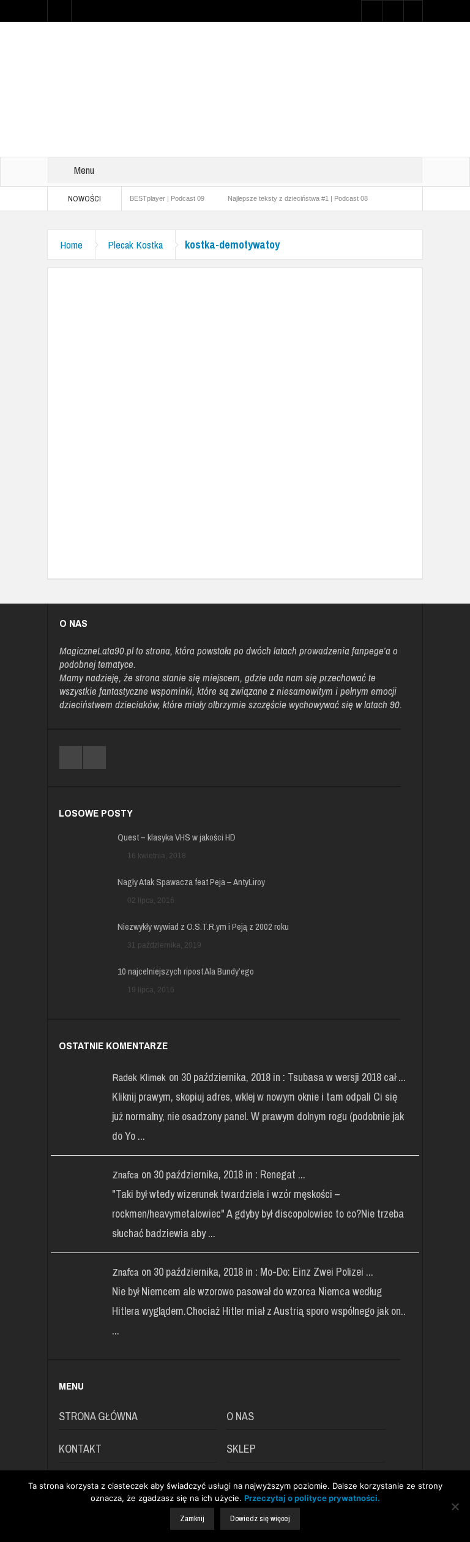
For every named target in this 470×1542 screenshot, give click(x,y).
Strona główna (98, 1416)
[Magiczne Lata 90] (235, 88)
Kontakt (80, 1448)
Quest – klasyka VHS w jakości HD (177, 837)
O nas (240, 1416)
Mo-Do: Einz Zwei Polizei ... (316, 1271)
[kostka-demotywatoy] (235, 410)
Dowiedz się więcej (260, 1518)
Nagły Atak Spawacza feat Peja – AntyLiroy (191, 882)
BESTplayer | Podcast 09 (167, 198)
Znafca (125, 1174)
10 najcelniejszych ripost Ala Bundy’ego (186, 971)
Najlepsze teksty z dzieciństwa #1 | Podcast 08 (298, 198)
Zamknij (192, 1518)
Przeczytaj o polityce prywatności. (312, 1498)
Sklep (241, 1448)
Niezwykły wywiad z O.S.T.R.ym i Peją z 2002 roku (203, 926)
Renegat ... (282, 1174)
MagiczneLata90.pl (96, 650)
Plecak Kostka (135, 245)
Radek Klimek (139, 1077)
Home (71, 245)
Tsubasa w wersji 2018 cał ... (347, 1077)
